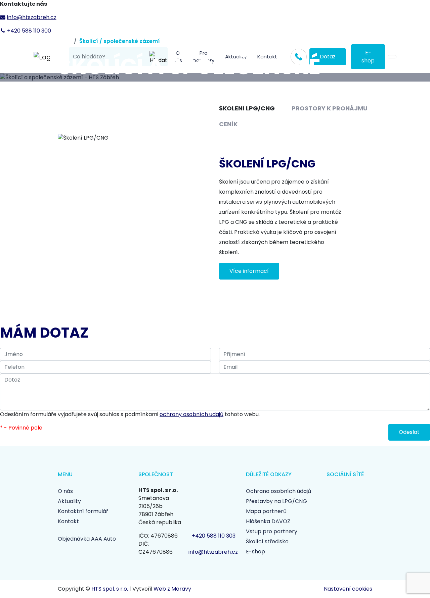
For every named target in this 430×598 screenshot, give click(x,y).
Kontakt (68, 521)
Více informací (249, 271)
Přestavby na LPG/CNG (276, 501)
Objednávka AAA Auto (87, 539)
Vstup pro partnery (271, 531)
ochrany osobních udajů (191, 414)
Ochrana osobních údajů (278, 491)
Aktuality (69, 501)
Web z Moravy (172, 589)
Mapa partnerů (266, 511)
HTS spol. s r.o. (109, 589)
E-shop (255, 551)
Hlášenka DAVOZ (268, 521)
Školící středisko (267, 541)
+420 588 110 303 (213, 536)
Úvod (64, 41)
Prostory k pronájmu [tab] (330, 108)
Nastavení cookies (348, 589)
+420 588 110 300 (29, 31)
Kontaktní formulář (83, 511)
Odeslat (409, 432)
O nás (65, 491)
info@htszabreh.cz (31, 17)
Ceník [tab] (228, 124)
